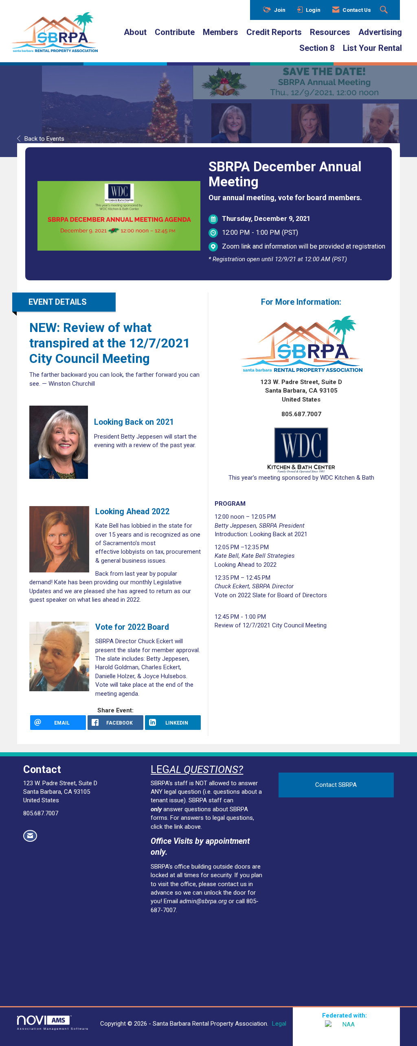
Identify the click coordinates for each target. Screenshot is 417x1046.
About (135, 32)
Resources (330, 32)
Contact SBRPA (336, 784)
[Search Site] (385, 10)
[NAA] (346, 1030)
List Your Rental (372, 48)
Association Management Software (53, 1028)
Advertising (380, 32)
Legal (279, 1023)
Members (220, 32)
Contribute (175, 32)
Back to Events (44, 138)
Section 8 (317, 48)
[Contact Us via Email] (30, 836)
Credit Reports (274, 32)
